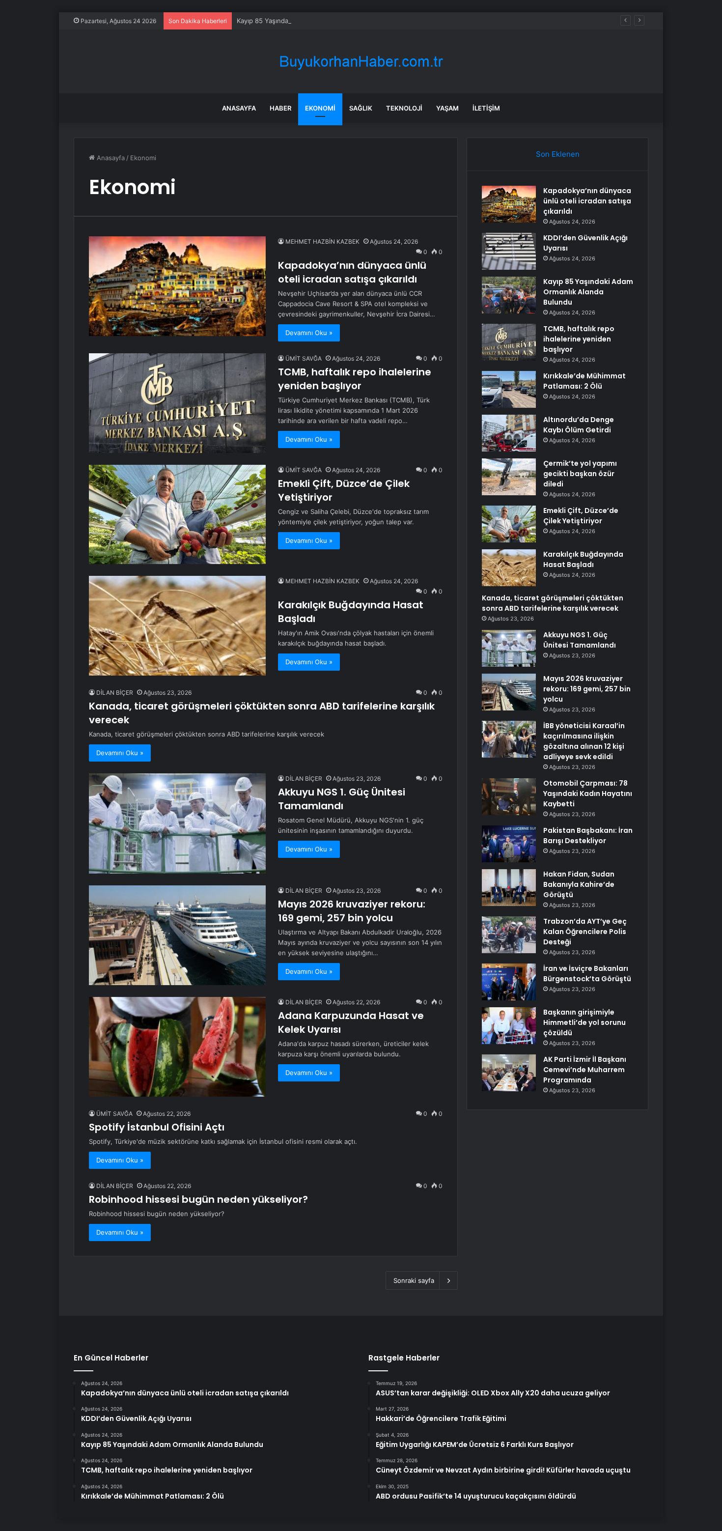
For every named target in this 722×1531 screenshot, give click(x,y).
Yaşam (447, 108)
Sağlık (360, 108)
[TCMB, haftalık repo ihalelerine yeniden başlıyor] (177, 403)
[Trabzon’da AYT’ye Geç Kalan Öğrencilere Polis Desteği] (509, 934)
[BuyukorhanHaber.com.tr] (361, 62)
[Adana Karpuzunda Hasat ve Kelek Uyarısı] (177, 1047)
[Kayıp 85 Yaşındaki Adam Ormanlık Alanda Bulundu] (509, 295)
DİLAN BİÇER (114, 692)
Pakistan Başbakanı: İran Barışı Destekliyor (588, 835)
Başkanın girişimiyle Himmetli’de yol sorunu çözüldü (584, 1022)
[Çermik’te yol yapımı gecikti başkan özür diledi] (509, 476)
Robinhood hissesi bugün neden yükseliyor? (198, 1199)
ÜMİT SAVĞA (303, 358)
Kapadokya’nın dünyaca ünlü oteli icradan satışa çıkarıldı (352, 272)
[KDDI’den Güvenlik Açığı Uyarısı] (509, 251)
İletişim (486, 108)
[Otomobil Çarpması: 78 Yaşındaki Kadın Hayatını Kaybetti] (509, 796)
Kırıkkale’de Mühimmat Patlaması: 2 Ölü (584, 381)
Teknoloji (404, 108)
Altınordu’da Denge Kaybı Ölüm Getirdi (578, 425)
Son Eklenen (558, 154)
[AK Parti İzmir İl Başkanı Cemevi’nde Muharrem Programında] (509, 1072)
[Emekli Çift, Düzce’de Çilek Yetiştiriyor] (177, 515)
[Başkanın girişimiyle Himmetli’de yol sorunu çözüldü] (509, 1025)
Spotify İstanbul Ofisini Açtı (156, 1127)
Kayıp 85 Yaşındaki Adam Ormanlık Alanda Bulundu (313, 21)
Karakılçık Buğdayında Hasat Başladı (583, 559)
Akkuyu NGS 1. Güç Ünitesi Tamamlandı (341, 799)
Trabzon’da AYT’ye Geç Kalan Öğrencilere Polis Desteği (585, 931)
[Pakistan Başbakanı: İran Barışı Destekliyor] (509, 843)
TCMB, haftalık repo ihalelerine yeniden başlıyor (354, 379)
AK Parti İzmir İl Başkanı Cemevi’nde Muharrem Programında (584, 1069)
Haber (280, 108)
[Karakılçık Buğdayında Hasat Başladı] (177, 626)
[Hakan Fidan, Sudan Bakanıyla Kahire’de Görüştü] (509, 887)
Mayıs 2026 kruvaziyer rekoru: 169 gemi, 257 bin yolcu (351, 911)
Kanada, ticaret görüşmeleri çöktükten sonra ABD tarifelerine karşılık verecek (552, 603)
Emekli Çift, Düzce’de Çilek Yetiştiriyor (580, 516)
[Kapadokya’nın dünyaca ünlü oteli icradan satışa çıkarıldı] (177, 286)
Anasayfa (239, 108)
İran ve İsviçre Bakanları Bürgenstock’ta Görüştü (587, 974)
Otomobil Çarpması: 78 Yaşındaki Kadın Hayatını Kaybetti (587, 793)
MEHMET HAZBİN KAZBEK (322, 241)
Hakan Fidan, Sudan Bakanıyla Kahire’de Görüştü (578, 884)
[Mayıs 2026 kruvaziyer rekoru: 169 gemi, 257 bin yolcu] (177, 935)
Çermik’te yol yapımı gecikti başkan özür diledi (580, 473)
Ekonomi (320, 108)
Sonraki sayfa (413, 1280)
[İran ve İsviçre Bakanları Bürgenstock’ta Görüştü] (509, 982)
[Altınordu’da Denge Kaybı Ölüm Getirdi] (509, 433)
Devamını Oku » (309, 333)
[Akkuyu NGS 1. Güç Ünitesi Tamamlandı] (177, 823)
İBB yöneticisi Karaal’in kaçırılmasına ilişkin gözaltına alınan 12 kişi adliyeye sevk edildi (584, 741)
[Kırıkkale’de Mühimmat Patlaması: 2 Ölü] (509, 389)
